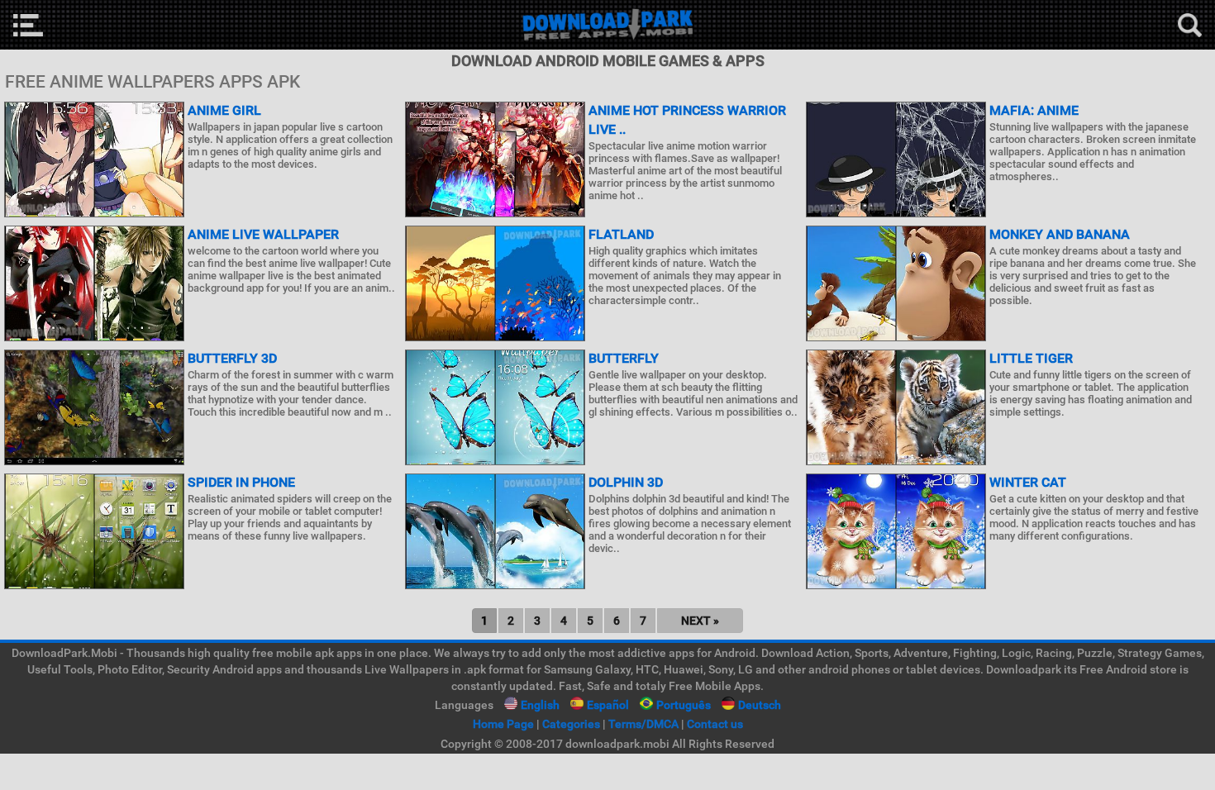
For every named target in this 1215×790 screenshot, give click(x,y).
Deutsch (759, 704)
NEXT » (700, 620)
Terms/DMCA (643, 724)
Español (608, 704)
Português (683, 704)
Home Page (503, 724)
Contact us (715, 724)
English (540, 704)
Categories (571, 724)
